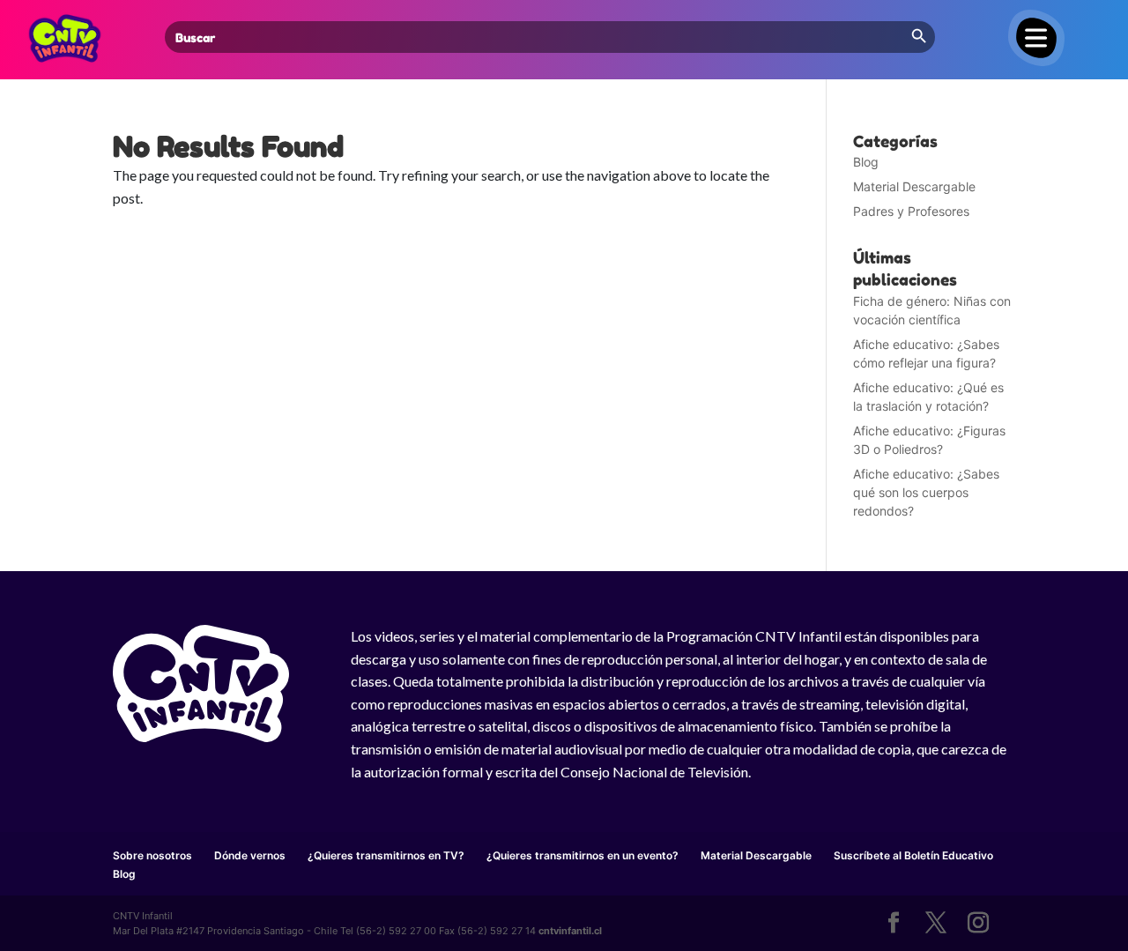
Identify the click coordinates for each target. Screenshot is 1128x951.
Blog (866, 161)
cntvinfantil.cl (570, 931)
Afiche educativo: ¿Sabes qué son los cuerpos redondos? (926, 492)
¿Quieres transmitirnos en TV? (386, 855)
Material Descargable (914, 186)
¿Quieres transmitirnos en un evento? (582, 855)
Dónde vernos (250, 855)
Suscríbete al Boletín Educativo (913, 855)
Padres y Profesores (911, 211)
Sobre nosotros (152, 855)
